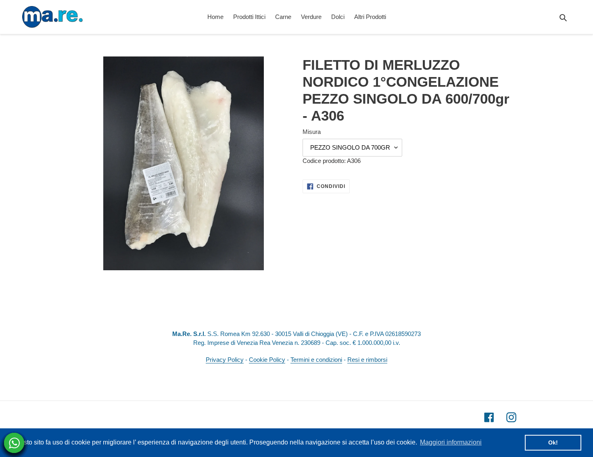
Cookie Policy (267, 359)
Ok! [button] (553, 442)
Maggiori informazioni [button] (451, 442)
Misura (312, 131)
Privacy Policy (225, 359)
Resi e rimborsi (367, 359)
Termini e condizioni (316, 359)
